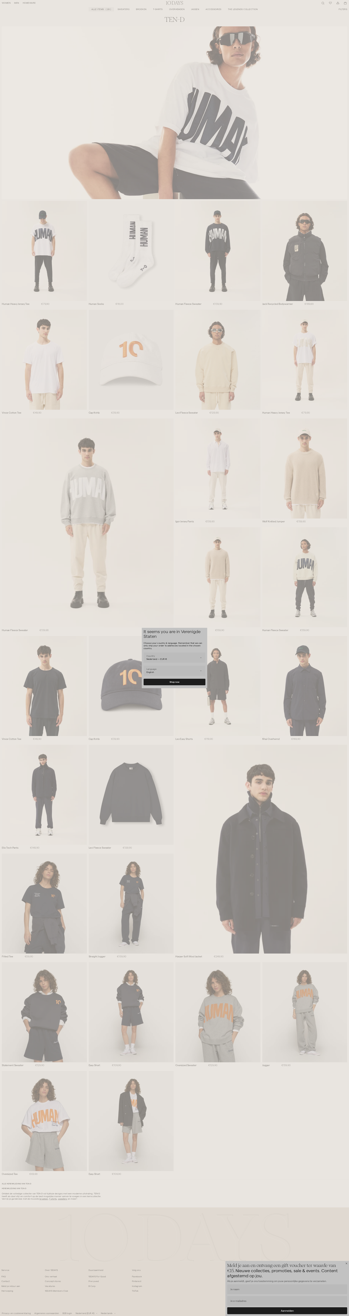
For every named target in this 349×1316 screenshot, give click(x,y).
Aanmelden (287, 1310)
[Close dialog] (346, 1263)
